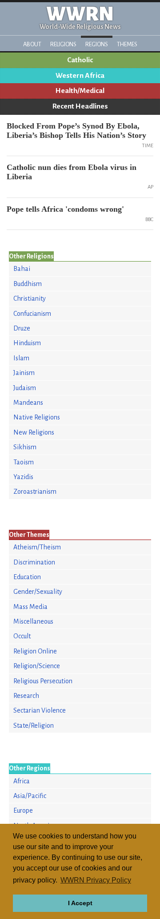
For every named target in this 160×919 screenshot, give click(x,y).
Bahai (21, 268)
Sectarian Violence (39, 710)
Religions (63, 44)
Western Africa (80, 76)
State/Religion (33, 725)
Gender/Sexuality (37, 591)
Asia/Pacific (29, 795)
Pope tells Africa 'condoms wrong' (65, 209)
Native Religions (36, 417)
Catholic (80, 60)
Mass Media (30, 606)
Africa (21, 781)
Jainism (24, 372)
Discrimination (34, 562)
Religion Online (35, 651)
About (32, 44)
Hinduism (27, 343)
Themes (127, 44)
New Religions (33, 432)
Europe (23, 810)
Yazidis (23, 476)
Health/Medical (80, 91)
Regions (96, 44)
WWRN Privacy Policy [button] (95, 880)
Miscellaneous (33, 621)
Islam (21, 358)
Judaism (24, 387)
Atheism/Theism (37, 547)
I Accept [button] (80, 903)
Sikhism (24, 447)
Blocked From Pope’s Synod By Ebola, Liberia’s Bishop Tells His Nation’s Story (76, 130)
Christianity (29, 298)
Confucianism (32, 313)
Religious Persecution (42, 681)
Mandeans (28, 402)
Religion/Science (36, 665)
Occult (22, 636)
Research (26, 695)
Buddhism (27, 283)
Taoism (23, 462)
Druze (21, 328)
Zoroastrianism (34, 491)
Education (27, 576)
